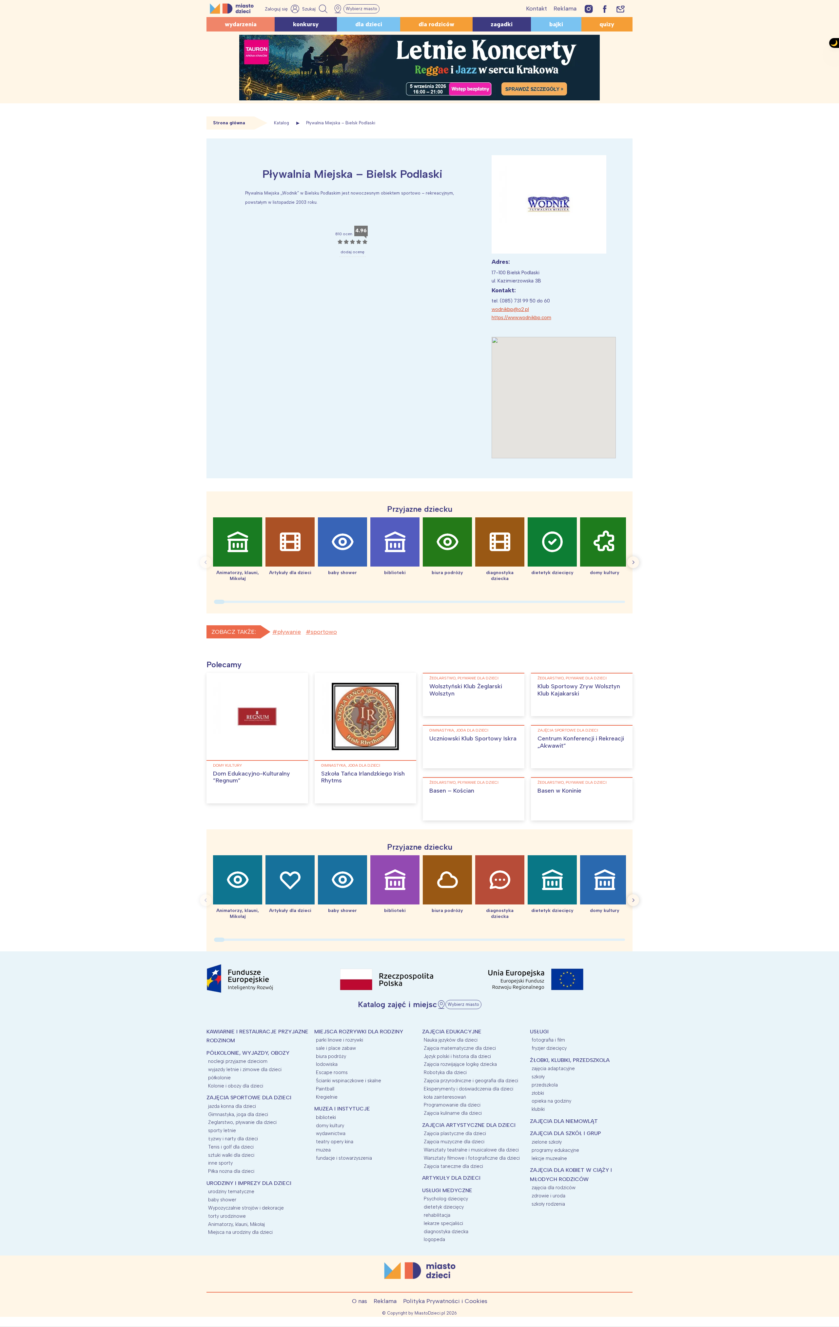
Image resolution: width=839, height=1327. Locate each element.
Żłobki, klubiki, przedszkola (570, 1060)
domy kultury (227, 765)
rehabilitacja (437, 1215)
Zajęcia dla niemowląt (564, 1121)
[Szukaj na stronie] (315, 9)
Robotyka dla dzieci (445, 1072)
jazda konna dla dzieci (232, 1106)
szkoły (538, 1077)
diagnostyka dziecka (446, 1231)
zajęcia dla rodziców (554, 1188)
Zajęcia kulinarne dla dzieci (453, 1113)
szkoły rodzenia (548, 1204)
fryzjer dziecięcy (549, 1048)
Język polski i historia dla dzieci (457, 1056)
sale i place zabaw (336, 1048)
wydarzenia (241, 24)
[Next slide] (633, 562)
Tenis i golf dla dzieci (231, 1147)
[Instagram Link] (589, 9)
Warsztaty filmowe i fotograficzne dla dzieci (472, 1158)
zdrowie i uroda (548, 1196)
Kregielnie (327, 1097)
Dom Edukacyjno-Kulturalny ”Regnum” (251, 777)
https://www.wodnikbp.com (521, 318)
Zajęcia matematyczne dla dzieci (460, 1048)
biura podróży (331, 1056)
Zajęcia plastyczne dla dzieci (455, 1133)
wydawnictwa (330, 1133)
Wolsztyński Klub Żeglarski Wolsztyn (465, 690)
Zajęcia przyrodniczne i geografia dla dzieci (471, 1081)
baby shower (222, 1200)
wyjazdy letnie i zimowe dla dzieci (245, 1069)
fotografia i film (548, 1040)
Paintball (325, 1089)
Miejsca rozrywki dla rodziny (358, 1031)
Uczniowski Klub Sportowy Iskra (473, 738)
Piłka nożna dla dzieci (231, 1171)
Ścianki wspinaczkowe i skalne (348, 1081)
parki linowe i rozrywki (339, 1040)
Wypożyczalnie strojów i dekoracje (246, 1208)
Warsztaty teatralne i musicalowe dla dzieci (471, 1150)
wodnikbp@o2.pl (510, 309)
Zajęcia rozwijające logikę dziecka (460, 1064)
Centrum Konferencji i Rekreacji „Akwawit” (580, 742)
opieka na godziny (551, 1101)
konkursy (306, 24)
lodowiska (327, 1064)
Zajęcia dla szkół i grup (565, 1133)
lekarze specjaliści (443, 1223)
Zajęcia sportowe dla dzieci (567, 730)
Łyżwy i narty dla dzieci (233, 1139)
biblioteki (326, 1117)
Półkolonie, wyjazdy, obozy (247, 1053)
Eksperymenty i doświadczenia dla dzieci (468, 1089)
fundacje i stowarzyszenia (344, 1158)
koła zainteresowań (445, 1097)
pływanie (289, 631)
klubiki (538, 1109)
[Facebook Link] (604, 9)
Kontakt (536, 8)
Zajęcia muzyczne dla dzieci (454, 1142)
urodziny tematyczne (231, 1191)
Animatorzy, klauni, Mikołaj (236, 1224)
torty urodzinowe (227, 1216)
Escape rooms (332, 1072)
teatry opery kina (334, 1142)
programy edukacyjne (555, 1150)
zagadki (502, 24)
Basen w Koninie (559, 790)
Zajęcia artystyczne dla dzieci (469, 1125)
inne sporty (220, 1163)
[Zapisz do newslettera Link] (620, 9)
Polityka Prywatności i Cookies (445, 1301)
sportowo (324, 631)
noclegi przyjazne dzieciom (237, 1061)
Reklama (565, 8)
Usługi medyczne (447, 1190)
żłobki (538, 1093)
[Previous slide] (206, 562)
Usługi (539, 1031)
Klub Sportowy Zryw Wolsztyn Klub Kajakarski (578, 690)
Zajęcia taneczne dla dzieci (453, 1166)
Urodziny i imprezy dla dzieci (248, 1183)
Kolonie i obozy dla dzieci (235, 1086)
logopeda (434, 1239)
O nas (359, 1301)
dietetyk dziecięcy (444, 1207)
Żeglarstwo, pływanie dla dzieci (463, 678)
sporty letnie (222, 1130)
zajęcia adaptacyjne (553, 1068)
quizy (606, 24)
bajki (556, 24)
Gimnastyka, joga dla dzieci (350, 765)
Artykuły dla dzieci (451, 1178)
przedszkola (545, 1085)
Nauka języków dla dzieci (451, 1040)
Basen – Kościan (451, 790)
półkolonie (219, 1078)
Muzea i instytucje (342, 1109)
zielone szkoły (547, 1142)
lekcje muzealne (549, 1158)
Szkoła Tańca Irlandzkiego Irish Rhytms (363, 777)
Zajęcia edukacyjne (451, 1031)
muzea (323, 1150)
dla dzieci (368, 24)
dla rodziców (436, 24)
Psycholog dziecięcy (446, 1199)
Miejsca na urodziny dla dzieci (240, 1232)
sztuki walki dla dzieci (231, 1155)
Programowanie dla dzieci (452, 1105)
